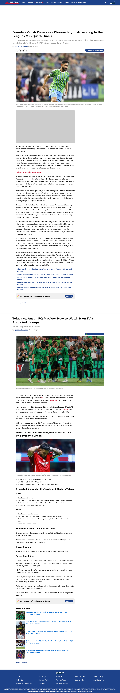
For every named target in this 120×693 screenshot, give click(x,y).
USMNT (47, 2)
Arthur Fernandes (21, 46)
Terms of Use (61, 680)
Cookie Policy (80, 680)
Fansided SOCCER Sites (78, 2)
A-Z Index (42, 683)
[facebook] (105, 2)
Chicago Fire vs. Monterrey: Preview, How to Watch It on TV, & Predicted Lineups (44, 289)
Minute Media (14, 688)
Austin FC (65, 409)
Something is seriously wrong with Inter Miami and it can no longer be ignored (43, 278)
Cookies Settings (62, 683)
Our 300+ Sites (80, 677)
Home (18, 303)
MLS (43, 398)
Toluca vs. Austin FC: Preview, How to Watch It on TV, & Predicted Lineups (45, 274)
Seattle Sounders (27, 303)
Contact (59, 677)
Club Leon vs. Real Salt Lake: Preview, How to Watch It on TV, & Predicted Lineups (44, 283)
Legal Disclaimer (98, 680)
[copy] (27, 50)
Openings (42, 677)
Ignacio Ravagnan (21, 330)
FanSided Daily (98, 677)
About (67, 2)
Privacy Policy (44, 680)
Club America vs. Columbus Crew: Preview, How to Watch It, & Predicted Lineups (44, 270)
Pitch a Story (20, 680)
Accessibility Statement (24, 683)
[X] (109, 2)
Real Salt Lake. (53, 400)
